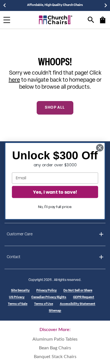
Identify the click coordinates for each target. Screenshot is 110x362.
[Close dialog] (100, 148)
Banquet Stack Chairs (55, 356)
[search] (91, 20)
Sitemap (55, 310)
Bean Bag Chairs (55, 348)
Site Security (20, 290)
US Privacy (17, 297)
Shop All (55, 108)
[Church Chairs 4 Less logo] (55, 19)
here (14, 80)
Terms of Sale (17, 304)
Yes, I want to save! (55, 192)
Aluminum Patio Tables (55, 339)
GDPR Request (83, 297)
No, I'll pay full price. (55, 206)
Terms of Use (43, 304)
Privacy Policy (46, 290)
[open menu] (6, 20)
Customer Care (19, 234)
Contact (13, 257)
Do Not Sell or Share (77, 290)
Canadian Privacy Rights (48, 297)
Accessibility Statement (77, 304)
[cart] (103, 23)
